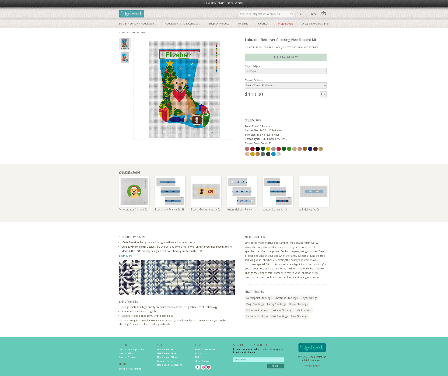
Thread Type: (252, 138)
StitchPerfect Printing (130, 368)
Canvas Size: (252, 130)
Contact (313, 14)
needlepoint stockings (259, 298)
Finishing (243, 23)
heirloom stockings (257, 310)
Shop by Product (219, 23)
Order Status (202, 361)
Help (197, 357)
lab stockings (303, 310)
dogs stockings (255, 304)
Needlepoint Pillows (167, 357)
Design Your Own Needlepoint (137, 23)
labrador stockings (257, 316)
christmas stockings (286, 298)
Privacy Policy (312, 365)
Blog (302, 14)
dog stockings (309, 298)
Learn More (125, 255)
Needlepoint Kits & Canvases (182, 23)
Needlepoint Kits (136, 32)
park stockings (279, 316)
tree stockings (299, 316)
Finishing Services (166, 361)
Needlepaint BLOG (205, 349)
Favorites (263, 23)
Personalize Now (286, 57)
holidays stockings (282, 310)
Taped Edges (252, 66)
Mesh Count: (252, 126)
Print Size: (250, 134)
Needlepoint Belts (166, 353)
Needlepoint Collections (169, 364)
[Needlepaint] (131, 14)
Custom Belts (126, 353)
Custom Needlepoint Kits (132, 349)
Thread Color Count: (256, 143)
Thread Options (254, 80)
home (122, 32)
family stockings (276, 304)
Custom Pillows (127, 357)
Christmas (287, 23)
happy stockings (298, 304)
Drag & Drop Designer (315, 23)
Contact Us (201, 353)
